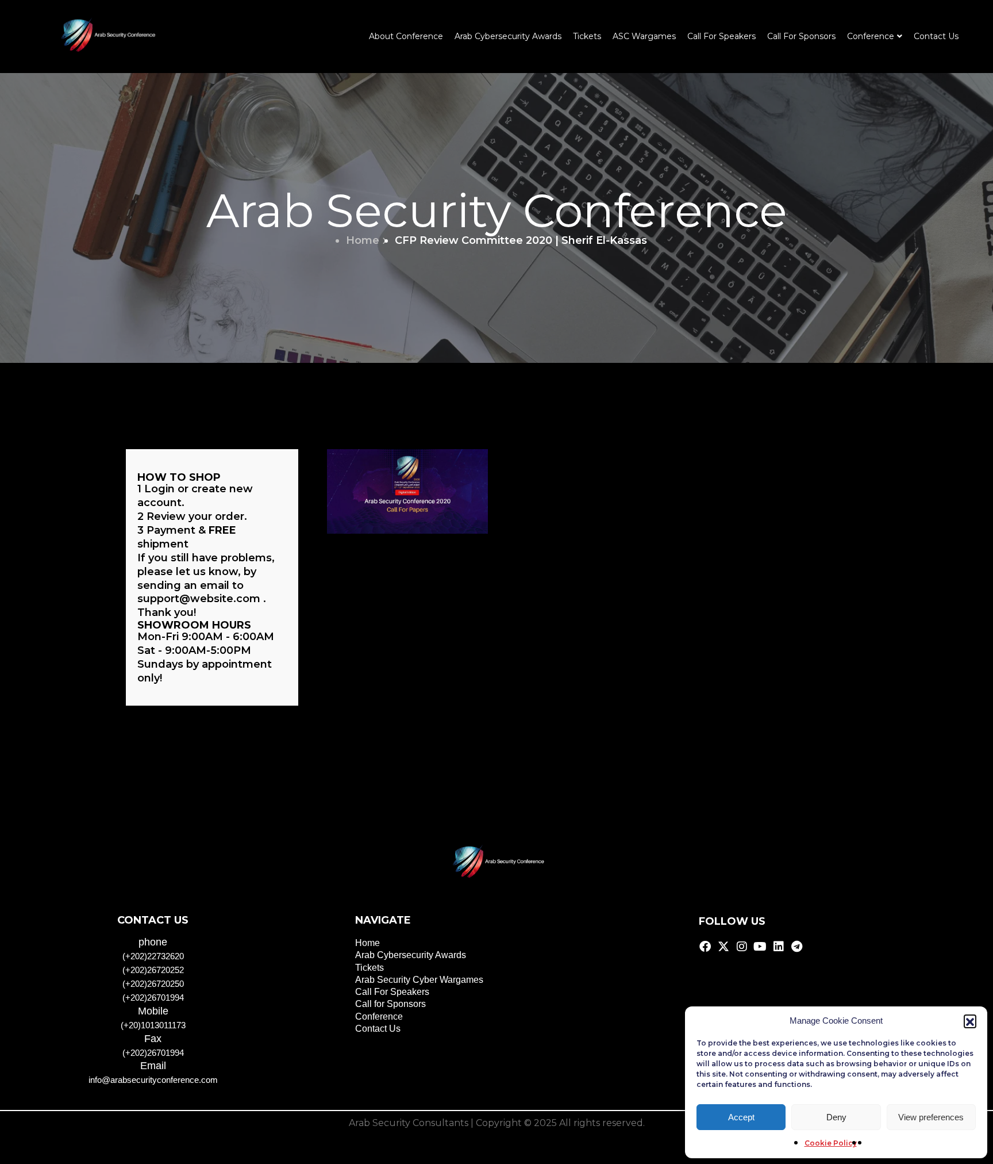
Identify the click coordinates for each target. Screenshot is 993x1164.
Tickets (587, 36)
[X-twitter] (723, 946)
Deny (836, 1117)
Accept (741, 1117)
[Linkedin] (778, 946)
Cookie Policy (831, 1143)
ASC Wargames (644, 36)
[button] (970, 1021)
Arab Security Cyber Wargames (419, 980)
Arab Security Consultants (408, 1122)
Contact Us (936, 36)
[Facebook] (705, 946)
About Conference (406, 36)
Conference (379, 1016)
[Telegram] (797, 946)
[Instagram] (742, 946)
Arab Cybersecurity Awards (508, 36)
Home (362, 240)
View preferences (931, 1117)
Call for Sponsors (390, 1004)
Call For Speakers (721, 36)
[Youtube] (760, 946)
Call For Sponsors (801, 36)
